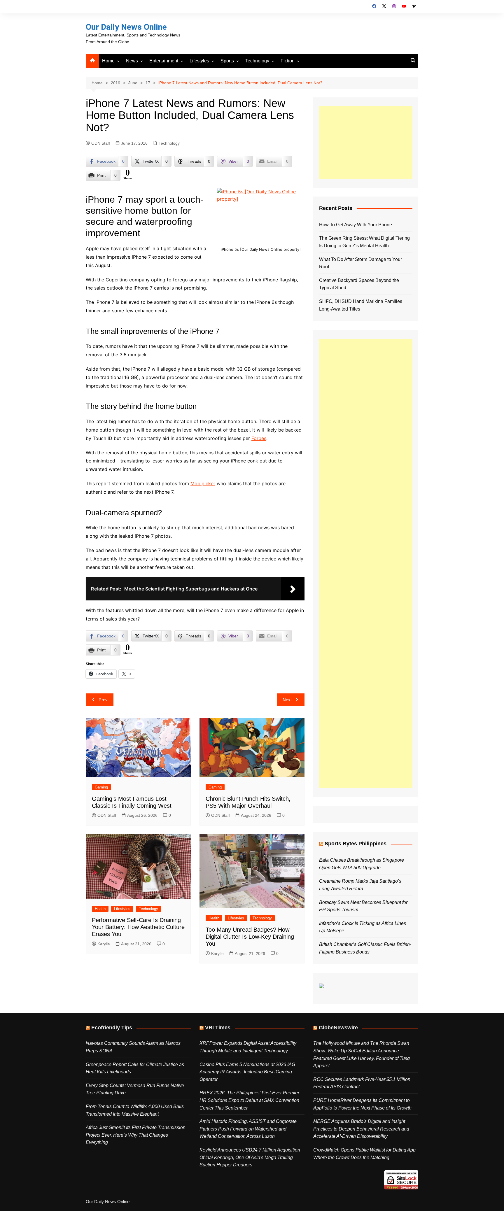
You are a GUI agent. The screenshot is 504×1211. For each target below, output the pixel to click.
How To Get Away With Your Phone (355, 224)
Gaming (101, 787)
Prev (103, 699)
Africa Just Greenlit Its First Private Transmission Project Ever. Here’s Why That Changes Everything (136, 1135)
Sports (227, 60)
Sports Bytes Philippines (355, 844)
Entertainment (163, 60)
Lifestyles (199, 60)
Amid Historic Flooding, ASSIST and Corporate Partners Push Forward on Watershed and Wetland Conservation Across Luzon (248, 1129)
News (132, 60)
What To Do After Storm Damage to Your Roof (360, 263)
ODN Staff (100, 143)
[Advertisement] (365, 142)
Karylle (103, 944)
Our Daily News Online (126, 27)
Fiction (288, 60)
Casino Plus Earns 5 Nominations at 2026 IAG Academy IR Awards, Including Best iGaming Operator (247, 1072)
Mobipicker (202, 483)
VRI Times (217, 1028)
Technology (257, 60)
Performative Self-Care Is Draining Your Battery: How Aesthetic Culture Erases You (138, 927)
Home (108, 60)
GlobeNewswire (338, 1028)
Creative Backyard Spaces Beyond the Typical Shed (359, 284)
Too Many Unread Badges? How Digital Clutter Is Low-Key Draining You (250, 936)
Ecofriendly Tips (111, 1028)
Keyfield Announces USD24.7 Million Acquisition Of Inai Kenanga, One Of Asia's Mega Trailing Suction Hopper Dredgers (250, 1157)
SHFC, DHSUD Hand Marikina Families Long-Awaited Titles (360, 305)
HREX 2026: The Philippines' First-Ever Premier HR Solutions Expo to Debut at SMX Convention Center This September (249, 1100)
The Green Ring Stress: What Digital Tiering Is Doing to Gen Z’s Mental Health (364, 242)
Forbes (258, 438)
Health (100, 909)
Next (287, 699)
